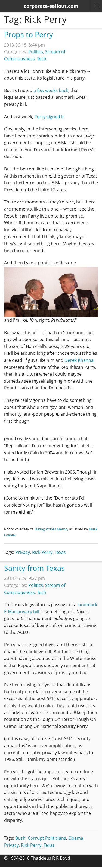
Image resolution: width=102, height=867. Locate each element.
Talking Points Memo (50, 529)
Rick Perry (42, 552)
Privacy (22, 552)
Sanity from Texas (34, 568)
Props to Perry (28, 34)
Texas (60, 552)
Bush (20, 838)
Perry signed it (49, 117)
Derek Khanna (79, 360)
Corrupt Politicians (47, 838)
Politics (35, 52)
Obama (75, 838)
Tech (41, 59)
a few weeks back (50, 90)
